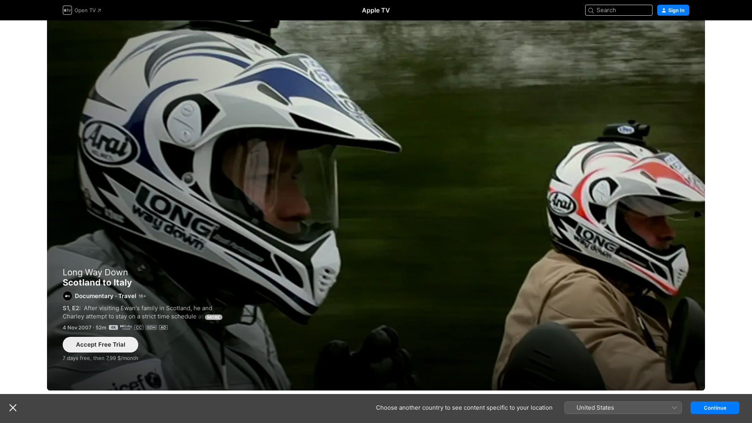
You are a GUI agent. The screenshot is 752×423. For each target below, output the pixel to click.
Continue (715, 408)
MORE (213, 317)
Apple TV (376, 10)
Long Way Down (95, 272)
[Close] (12, 407)
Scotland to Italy (376, 205)
